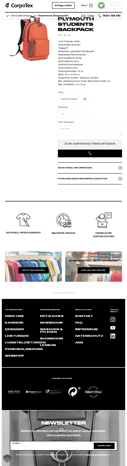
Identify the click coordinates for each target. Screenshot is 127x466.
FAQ (79, 323)
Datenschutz (89, 336)
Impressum (86, 329)
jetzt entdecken (33, 270)
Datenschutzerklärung (96, 455)
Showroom (51, 339)
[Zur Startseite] (19, 5)
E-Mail (17, 443)
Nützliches (52, 316)
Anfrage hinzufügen (89, 144)
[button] (7, 458)
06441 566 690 (112, 16)
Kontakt (84, 316)
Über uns (14, 316)
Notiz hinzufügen (66, 122)
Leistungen (17, 336)
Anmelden (104, 446)
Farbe (61, 93)
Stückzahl (62, 107)
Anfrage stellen (63, 5)
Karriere (14, 323)
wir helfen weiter (94, 270)
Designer (14, 329)
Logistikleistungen (25, 343)
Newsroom (51, 323)
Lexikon (48, 345)
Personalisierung (24, 349)
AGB (79, 343)
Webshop (14, 356)
